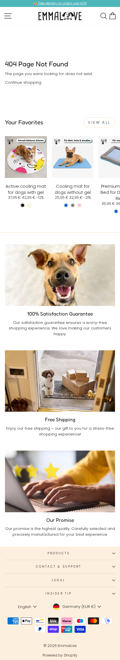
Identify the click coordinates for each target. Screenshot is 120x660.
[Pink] (79, 205)
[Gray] (72, 205)
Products (58, 553)
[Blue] (66, 205)
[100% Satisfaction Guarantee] (60, 275)
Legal (58, 580)
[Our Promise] (60, 481)
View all (99, 122)
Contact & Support (59, 566)
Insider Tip (58, 593)
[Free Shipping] (60, 381)
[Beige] (29, 205)
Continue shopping (23, 82)
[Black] (22, 205)
